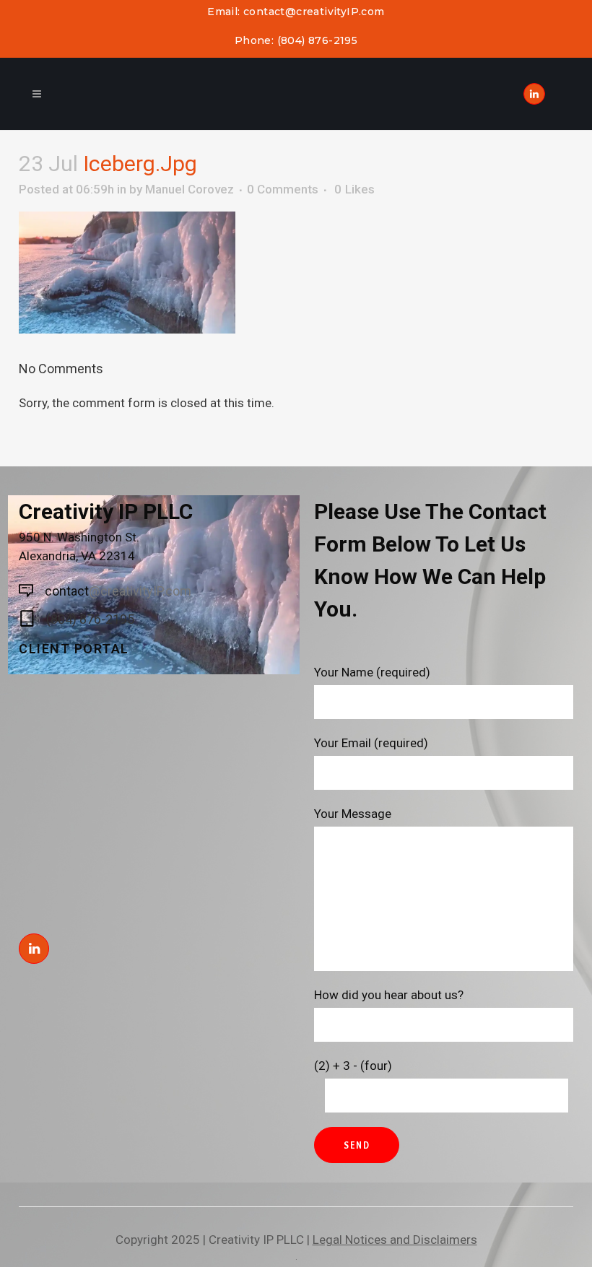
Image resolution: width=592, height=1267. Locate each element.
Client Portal (74, 648)
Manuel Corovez (189, 189)
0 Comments (282, 189)
